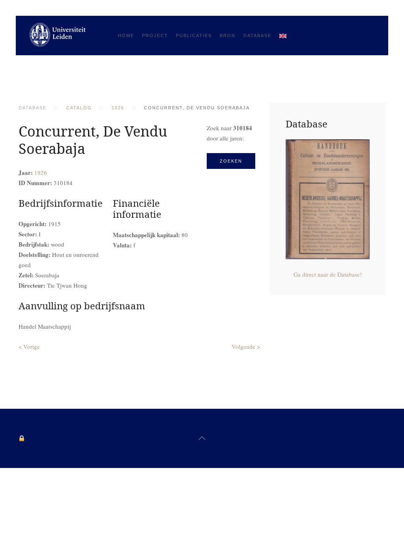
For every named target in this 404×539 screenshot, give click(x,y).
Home (126, 35)
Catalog (79, 107)
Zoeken (231, 161)
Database (257, 35)
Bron (228, 35)
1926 (118, 107)
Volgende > (246, 346)
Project (155, 35)
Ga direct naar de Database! (328, 274)
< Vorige (29, 346)
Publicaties (194, 35)
